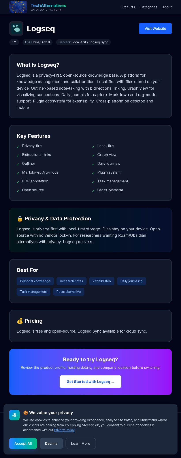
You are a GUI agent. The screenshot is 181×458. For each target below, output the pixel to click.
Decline (51, 443)
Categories (148, 7)
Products (128, 7)
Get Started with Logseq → (90, 381)
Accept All (23, 443)
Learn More (80, 443)
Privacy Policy (64, 430)
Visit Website (155, 28)
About (167, 7)
